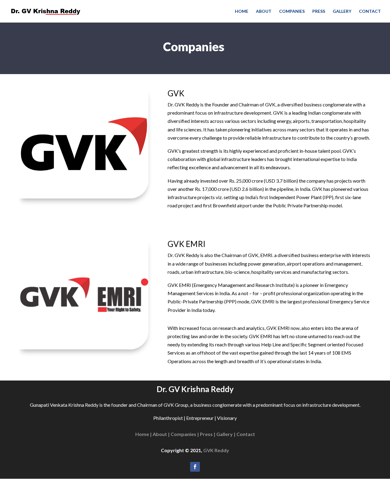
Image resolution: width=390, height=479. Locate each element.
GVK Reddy (216, 450)
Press (318, 11)
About (263, 11)
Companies (292, 11)
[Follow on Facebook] (195, 467)
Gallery (342, 11)
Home (241, 11)
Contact (370, 11)
